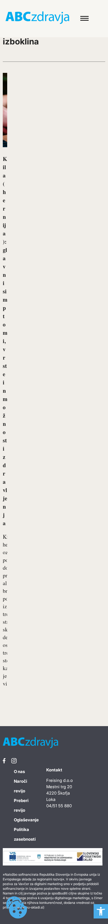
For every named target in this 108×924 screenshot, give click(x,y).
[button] (101, 911)
